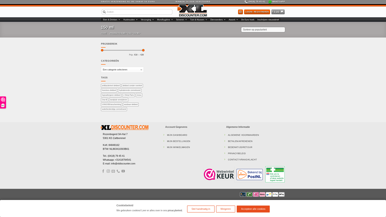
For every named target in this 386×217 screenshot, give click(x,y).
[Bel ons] (118, 171)
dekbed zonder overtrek (132, 86)
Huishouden (129, 19)
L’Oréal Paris (128, 95)
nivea (139, 95)
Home (104, 33)
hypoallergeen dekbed (111, 95)
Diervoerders (216, 19)
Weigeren (225, 209)
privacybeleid (175, 210)
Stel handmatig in (200, 209)
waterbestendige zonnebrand (114, 109)
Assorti (232, 19)
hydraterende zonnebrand (129, 90)
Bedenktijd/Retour (240, 147)
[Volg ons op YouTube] (123, 171)
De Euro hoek (247, 19)
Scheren (180, 19)
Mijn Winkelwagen (178, 147)
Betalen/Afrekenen (240, 141)
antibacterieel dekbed (111, 86)
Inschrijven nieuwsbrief (268, 19)
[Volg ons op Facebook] (103, 171)
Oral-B (104, 100)
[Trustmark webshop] (219, 174)
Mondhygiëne (163, 19)
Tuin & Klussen (197, 19)
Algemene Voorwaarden (243, 135)
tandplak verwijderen (118, 100)
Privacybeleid (237, 153)
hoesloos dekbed (109, 90)
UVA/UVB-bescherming (111, 104)
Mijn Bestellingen (178, 141)
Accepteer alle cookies (253, 209)
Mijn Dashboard (177, 135)
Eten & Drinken (110, 19)
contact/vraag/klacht (242, 159)
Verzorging (146, 19)
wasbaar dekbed (131, 104)
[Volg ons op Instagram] (108, 171)
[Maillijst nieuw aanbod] (240, 11)
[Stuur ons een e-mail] (113, 171)
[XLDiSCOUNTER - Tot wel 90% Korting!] (193, 10)
